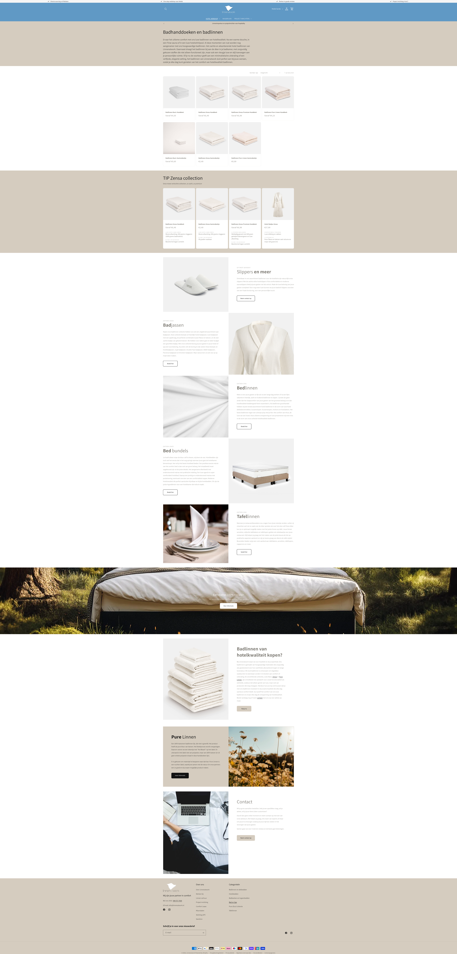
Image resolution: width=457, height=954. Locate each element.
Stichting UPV (200, 915)
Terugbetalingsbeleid (216, 953)
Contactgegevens (270, 953)
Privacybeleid (230, 953)
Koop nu (244, 709)
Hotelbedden (233, 894)
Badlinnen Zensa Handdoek (208, 112)
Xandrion (199, 919)
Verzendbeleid (257, 953)
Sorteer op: (254, 73)
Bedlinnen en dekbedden (238, 890)
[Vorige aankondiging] (163, 23)
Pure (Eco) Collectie (236, 906)
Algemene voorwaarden (243, 953)
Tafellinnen (233, 911)
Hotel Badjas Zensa (271, 224)
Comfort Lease (201, 906)
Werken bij (199, 894)
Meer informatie (228, 606)
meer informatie (180, 775)
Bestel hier (170, 363)
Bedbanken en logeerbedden (239, 898)
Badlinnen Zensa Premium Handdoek (244, 112)
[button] (165, 8)
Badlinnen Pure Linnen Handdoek (275, 112)
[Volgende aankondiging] (293, 23)
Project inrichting (202, 902)
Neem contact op (245, 298)
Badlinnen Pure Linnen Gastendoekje (244, 158)
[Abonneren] (203, 933)
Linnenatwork (190, 953)
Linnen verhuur (201, 898)
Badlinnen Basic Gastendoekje (176, 158)
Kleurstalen (200, 911)
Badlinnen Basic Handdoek (175, 112)
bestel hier (244, 552)
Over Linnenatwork (202, 890)
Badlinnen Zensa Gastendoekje (209, 158)
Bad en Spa (233, 902)
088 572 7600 (177, 901)
